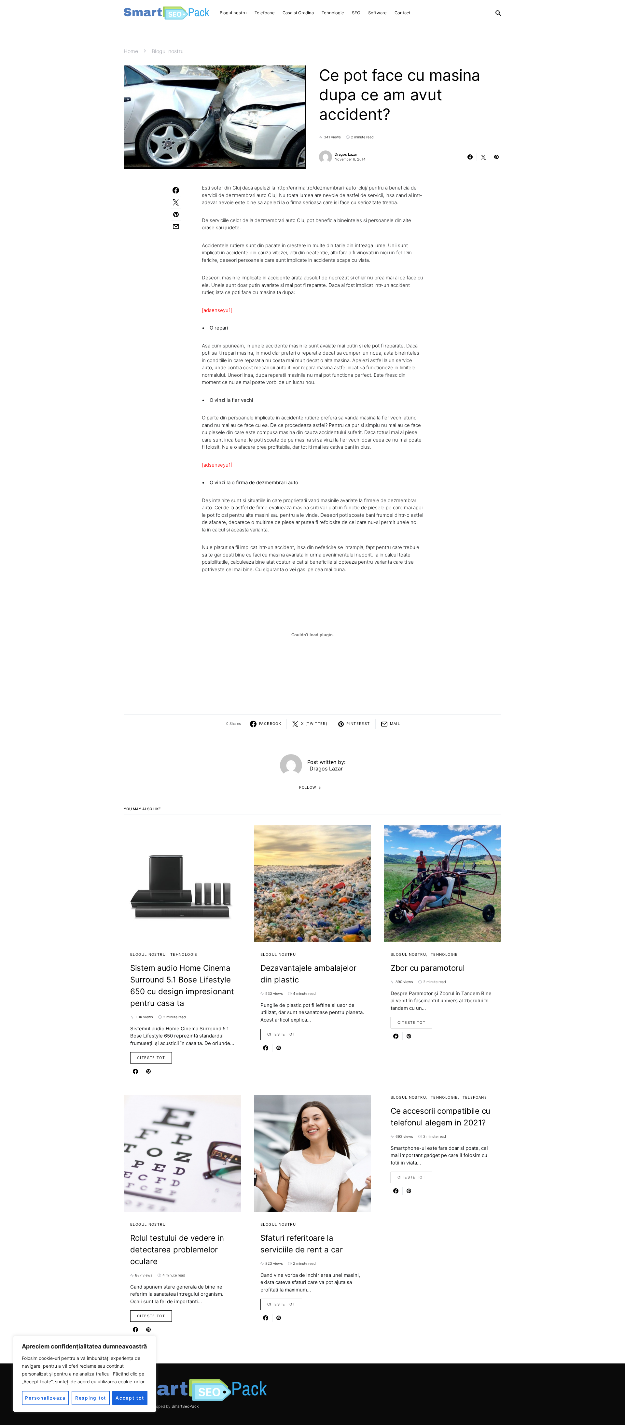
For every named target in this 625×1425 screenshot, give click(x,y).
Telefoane (475, 1097)
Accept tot (130, 1398)
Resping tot (90, 1398)
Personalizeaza (45, 1398)
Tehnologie (184, 954)
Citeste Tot (151, 1057)
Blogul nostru (168, 51)
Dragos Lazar (346, 154)
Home (131, 51)
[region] (84, 1374)
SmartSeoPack (185, 1406)
